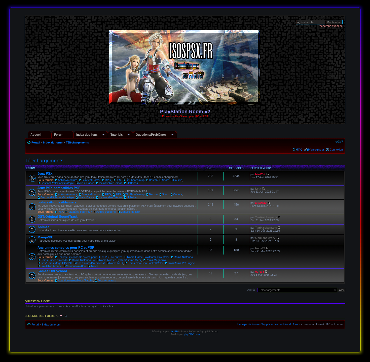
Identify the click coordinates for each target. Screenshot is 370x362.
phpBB (174, 331)
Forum (58, 134)
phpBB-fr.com (192, 334)
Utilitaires (132, 183)
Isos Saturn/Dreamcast (90, 263)
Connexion (336, 149)
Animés (43, 227)
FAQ (300, 149)
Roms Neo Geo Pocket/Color (145, 263)
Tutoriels (116, 134)
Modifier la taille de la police (339, 141)
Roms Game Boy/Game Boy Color (148, 257)
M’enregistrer (316, 149)
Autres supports (106, 211)
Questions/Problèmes (151, 134)
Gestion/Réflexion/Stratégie (57, 183)
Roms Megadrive (156, 260)
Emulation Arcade (51, 266)
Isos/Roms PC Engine (181, 263)
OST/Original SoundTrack (58, 217)
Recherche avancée (330, 25)
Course (177, 180)
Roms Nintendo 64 (83, 260)
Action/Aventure (67, 180)
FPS (118, 180)
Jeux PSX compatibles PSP (59, 188)
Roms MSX (116, 263)
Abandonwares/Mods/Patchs (75, 280)
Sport (165, 180)
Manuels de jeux (130, 211)
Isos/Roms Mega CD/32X (56, 263)
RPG (108, 180)
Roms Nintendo (183, 257)
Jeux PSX (45, 173)
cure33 (259, 271)
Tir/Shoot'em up (134, 180)
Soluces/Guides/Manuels (57, 202)
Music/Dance (86, 183)
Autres (94, 266)
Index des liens (87, 134)
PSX (60, 211)
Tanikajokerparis (266, 217)
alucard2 (261, 202)
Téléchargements (77, 142)
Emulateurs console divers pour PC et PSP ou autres (90, 257)
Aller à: (251, 289)
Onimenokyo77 (265, 237)
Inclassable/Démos (110, 183)
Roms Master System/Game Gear (120, 260)
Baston (153, 180)
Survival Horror (91, 180)
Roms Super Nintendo (54, 260)
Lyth (258, 188)
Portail (35, 142)
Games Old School (52, 271)
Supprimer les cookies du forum (280, 324)
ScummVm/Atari (76, 266)
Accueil (35, 134)
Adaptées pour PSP (80, 211)
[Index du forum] (185, 102)
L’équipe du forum (248, 324)
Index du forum (53, 142)
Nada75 (260, 248)
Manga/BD (45, 237)
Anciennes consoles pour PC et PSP (66, 247)
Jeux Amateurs (107, 280)
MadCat (260, 174)
